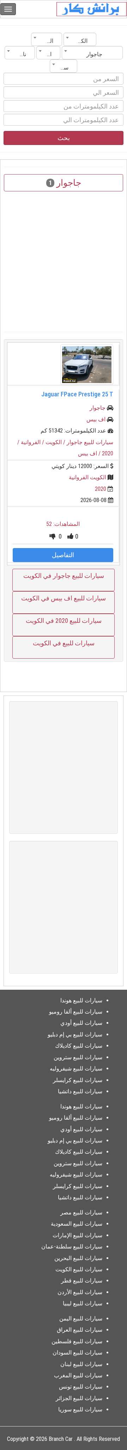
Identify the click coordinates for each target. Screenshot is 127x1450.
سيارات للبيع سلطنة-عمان (71, 1246)
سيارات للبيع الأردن (80, 1292)
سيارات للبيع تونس (80, 1386)
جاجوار (97, 407)
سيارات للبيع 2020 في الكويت (64, 620)
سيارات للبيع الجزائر (79, 1398)
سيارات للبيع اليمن (80, 1318)
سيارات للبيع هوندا (81, 1000)
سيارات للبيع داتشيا (80, 1091)
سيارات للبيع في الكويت (64, 643)
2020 (100, 489)
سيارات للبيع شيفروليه (76, 1068)
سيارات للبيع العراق (79, 1329)
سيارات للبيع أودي (81, 1023)
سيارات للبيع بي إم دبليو (75, 1034)
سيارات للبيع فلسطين (77, 1341)
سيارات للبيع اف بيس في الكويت (63, 598)
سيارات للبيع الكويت (78, 1269)
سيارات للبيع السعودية (76, 1223)
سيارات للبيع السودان (77, 1352)
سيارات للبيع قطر (81, 1280)
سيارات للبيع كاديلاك (78, 1045)
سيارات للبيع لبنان (81, 1364)
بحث (64, 137)
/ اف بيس (90, 453)
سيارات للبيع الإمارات (77, 1235)
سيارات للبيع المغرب (78, 1375)
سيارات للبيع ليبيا (82, 1303)
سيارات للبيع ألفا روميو (75, 1011)
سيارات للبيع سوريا (80, 1409)
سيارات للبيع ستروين (78, 1057)
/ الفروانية (33, 442)
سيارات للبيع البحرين (78, 1258)
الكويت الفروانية (87, 477)
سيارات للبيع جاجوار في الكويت (63, 575)
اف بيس (95, 419)
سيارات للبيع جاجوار (90, 442)
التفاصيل (63, 555)
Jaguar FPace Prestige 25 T (77, 394)
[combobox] (80, 39)
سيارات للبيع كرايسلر (77, 1080)
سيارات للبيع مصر (81, 1212)
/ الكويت (56, 442)
